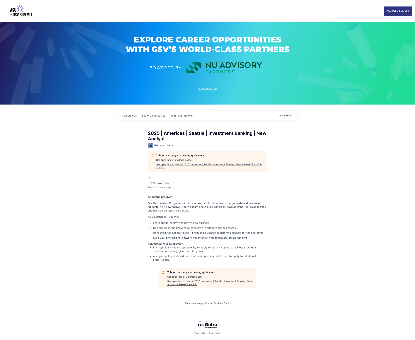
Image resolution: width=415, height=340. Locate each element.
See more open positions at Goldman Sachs (207, 303)
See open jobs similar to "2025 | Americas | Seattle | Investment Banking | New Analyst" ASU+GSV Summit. (209, 166)
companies (153, 115)
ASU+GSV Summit (398, 11)
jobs (129, 115)
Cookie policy (215, 333)
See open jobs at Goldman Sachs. (174, 159)
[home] (21, 11)
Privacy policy (200, 333)
